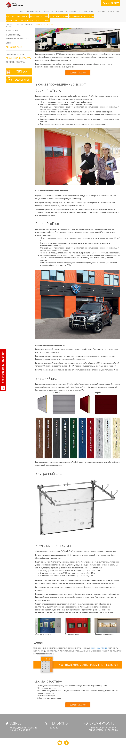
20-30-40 (111, 2)
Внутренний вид (13, 35)
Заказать (88, 12)
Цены (8, 43)
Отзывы (101, 12)
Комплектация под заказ (17, 39)
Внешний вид (12, 31)
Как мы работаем (14, 47)
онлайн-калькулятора (98, 648)
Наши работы (73, 12)
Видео (59, 12)
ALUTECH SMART (42, 20)
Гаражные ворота (15, 54)
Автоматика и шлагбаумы (81, 16)
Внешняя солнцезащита (17, 16)
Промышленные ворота (45, 24)
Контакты (113, 12)
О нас (21, 12)
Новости (48, 12)
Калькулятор (33, 12)
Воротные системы (39, 16)
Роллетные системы (58, 16)
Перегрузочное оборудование (20, 20)
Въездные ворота (15, 62)
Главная (9, 24)
